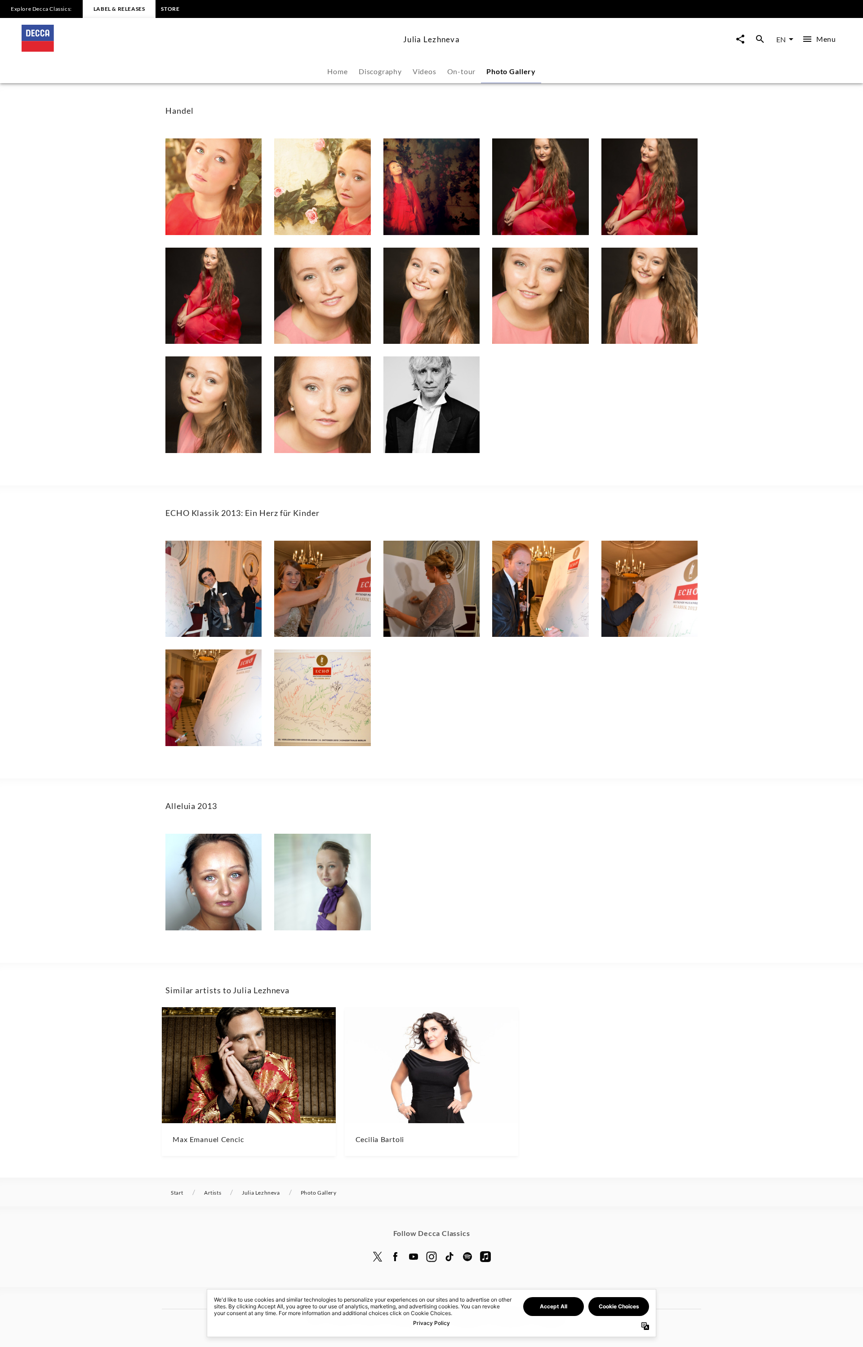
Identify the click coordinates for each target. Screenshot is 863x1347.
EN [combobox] (781, 39)
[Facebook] (396, 1257)
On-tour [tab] (461, 71)
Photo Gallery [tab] (511, 71)
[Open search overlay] (760, 39)
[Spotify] (467, 1257)
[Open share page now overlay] (740, 39)
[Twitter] (378, 1257)
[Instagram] (431, 1257)
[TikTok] (449, 1257)
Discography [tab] (380, 71)
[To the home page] (209, 48)
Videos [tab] (424, 71)
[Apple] (485, 1257)
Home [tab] (337, 71)
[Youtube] (414, 1257)
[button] (213, 186)
